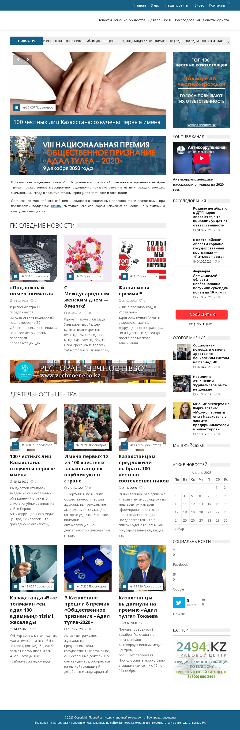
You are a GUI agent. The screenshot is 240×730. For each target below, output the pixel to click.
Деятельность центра (43, 394)
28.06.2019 (204, 394)
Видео (199, 5)
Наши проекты (176, 5)
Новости (104, 20)
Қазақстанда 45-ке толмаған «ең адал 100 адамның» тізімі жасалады (169, 40)
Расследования (188, 20)
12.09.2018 (204, 434)
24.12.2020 (75, 487)
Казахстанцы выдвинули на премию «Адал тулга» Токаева (138, 607)
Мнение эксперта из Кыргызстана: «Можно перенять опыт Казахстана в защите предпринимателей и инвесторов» (211, 416)
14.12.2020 (21, 629)
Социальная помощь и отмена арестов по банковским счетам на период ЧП (211, 353)
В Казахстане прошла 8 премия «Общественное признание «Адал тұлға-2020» (87, 610)
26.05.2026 (204, 297)
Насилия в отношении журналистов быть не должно (210, 383)
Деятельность (160, 20)
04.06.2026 (204, 261)
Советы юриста (216, 20)
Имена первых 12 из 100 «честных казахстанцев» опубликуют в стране (80, 118)
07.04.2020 (204, 367)
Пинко (56, 206)
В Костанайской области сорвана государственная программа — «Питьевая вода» (209, 248)
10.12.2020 (75, 629)
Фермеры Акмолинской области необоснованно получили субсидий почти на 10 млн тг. (211, 281)
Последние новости (42, 225)
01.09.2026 (204, 230)
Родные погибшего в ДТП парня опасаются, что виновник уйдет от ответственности (210, 216)
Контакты (217, 5)
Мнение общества (130, 20)
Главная (139, 5)
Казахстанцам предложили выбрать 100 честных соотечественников (144, 468)
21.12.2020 (129, 487)
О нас (154, 5)
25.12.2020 (21, 481)
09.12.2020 (129, 623)
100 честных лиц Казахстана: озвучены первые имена (32, 465)
